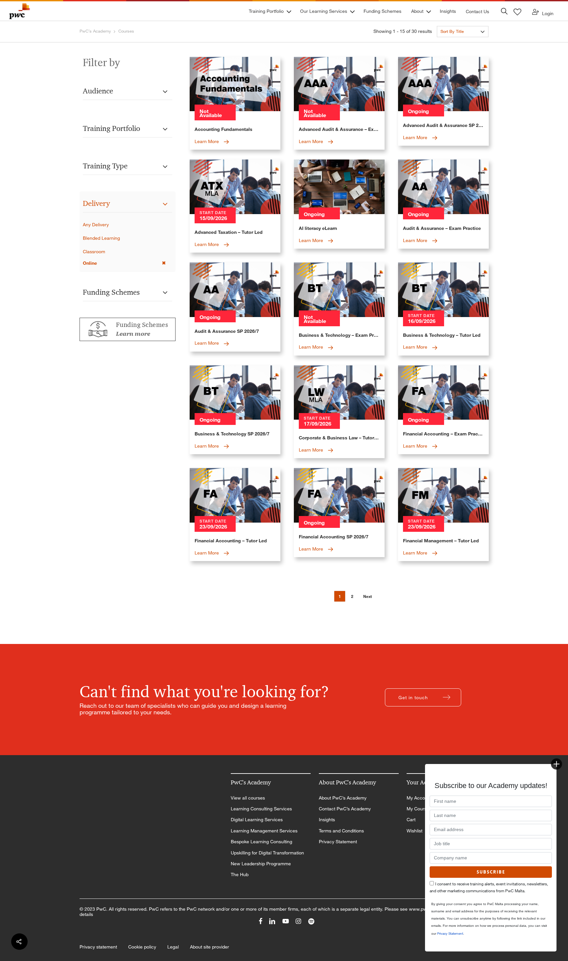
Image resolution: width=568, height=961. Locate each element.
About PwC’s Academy (343, 798)
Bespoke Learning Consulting (261, 841)
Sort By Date (452, 43)
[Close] (556, 764)
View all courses (248, 798)
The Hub (239, 874)
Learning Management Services (264, 830)
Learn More (207, 141)
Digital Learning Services (257, 819)
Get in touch (413, 697)
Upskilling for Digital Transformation (267, 852)
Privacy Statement (338, 841)
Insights (327, 819)
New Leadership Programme (261, 863)
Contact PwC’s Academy (345, 808)
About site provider (209, 946)
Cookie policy (142, 946)
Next (367, 596)
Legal (173, 946)
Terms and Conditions (341, 830)
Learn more (133, 333)
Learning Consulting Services (261, 808)
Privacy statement (98, 946)
